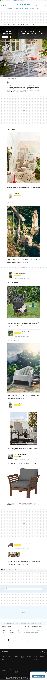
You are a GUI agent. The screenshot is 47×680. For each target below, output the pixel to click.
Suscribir (40, 630)
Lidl (11, 24)
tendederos (4, 636)
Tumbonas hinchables (24, 623)
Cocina (21, 24)
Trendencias (35, 656)
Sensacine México (16, 669)
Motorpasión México (29, 669)
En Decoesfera (23, 553)
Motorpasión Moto (29, 658)
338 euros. (14, 326)
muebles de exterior (25, 569)
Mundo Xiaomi (4, 663)
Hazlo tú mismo (19, 632)
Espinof (16, 657)
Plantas (3, 630)
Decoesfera (35, 657)
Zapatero (27, 24)
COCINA (23, 8)
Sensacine (16, 656)
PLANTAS (27, 8)
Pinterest (37, 6)
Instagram (43, 6)
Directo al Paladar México (23, 669)
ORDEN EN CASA (32, 8)
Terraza (12, 569)
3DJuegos (9, 656)
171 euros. (37, 504)
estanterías (4, 634)
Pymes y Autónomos (41, 658)
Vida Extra (9, 657)
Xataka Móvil (4, 657)
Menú (1, 6)
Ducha (30, 24)
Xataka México (4, 669)
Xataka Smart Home (4, 661)
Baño (10, 630)
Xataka (3, 656)
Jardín (15, 569)
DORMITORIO (18, 8)
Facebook (39, 6)
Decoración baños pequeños (15, 623)
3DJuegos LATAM (9, 669)
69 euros (22, 398)
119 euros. (19, 449)
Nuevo (3, 6)
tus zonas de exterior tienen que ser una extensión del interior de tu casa (27, 85)
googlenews (45, 6)
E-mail (12, 37)
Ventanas (34, 24)
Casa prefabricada (16, 24)
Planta (9, 24)
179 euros (26, 262)
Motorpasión (29, 656)
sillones (19, 569)
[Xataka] (0, 0)
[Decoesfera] (23, 4)
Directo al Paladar (22, 657)
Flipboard (10, 37)
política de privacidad (35, 632)
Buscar (6, 6)
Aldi (23, 24)
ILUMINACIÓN (38, 8)
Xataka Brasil (4, 670)
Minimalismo (12, 632)
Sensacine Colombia (16, 672)
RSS (35, 640)
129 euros (30, 189)
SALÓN (14, 8)
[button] (13, 81)
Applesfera (3, 659)
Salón (3, 632)
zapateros (18, 634)
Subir (42, 651)
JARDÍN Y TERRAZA (9, 8)
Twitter (41, 6)
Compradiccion (35, 659)
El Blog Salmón (42, 656)
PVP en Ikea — (17, 195)
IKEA (10, 634)
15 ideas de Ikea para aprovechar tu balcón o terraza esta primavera (29, 555)
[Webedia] (5, 651)
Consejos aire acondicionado (32, 623)
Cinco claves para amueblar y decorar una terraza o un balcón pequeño (26, 567)
